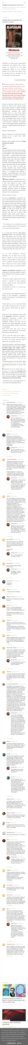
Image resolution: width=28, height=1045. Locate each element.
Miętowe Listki (10, 799)
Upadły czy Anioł (11, 596)
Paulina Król (14, 415)
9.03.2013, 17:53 (18, 832)
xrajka (8, 635)
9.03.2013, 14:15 (14, 753)
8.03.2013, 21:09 (13, 605)
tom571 (8, 434)
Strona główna (7, 11)
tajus (8, 908)
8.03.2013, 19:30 (13, 496)
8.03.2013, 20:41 (13, 589)
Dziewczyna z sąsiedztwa (13, 391)
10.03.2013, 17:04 (20, 857)
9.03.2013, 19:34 (18, 777)
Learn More (11, 1043)
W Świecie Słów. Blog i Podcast (12, 5)
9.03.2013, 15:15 (17, 799)
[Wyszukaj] (25, 2)
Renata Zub (10, 895)
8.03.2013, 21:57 (13, 635)
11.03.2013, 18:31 (16, 885)
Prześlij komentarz (12, 1026)
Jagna (8, 496)
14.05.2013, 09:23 (19, 944)
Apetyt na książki (11, 812)
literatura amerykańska (13, 393)
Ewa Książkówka (11, 402)
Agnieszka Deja (10, 832)
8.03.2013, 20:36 (20, 477)
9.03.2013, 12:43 (20, 712)
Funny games (5, 363)
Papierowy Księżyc (6, 395)
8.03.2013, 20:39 (20, 569)
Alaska (8, 822)
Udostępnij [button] (4, 389)
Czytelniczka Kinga (11, 459)
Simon (8, 839)
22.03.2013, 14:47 (20, 923)
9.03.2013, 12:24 (14, 741)
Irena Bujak (9, 885)
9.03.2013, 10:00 (15, 671)
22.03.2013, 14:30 (13, 908)
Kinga (8, 589)
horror (20, 391)
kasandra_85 (10, 563)
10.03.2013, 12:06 (13, 839)
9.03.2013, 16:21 (13, 822)
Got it (19, 1043)
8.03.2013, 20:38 (20, 523)
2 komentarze (11, 1004)
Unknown (9, 620)
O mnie (15, 11)
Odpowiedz (10, 431)
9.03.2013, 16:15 (19, 812)
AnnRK (8, 753)
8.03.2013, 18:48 (18, 402)
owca (8, 605)
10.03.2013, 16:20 (14, 870)
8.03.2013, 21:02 (19, 596)
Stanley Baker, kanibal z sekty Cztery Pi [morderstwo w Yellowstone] (13, 1000)
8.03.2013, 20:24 (16, 563)
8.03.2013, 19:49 (17, 539)
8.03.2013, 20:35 (20, 415)
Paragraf (9, 870)
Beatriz (8, 741)
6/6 (6, 391)
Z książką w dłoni (11, 944)
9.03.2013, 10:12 (22, 684)
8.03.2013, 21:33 (15, 620)
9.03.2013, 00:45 (20, 647)
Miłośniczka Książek (11, 647)
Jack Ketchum (5, 393)
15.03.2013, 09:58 (16, 895)
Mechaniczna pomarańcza (16, 363)
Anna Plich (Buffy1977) (12, 684)
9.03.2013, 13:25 (20, 659)
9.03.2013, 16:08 (20, 767)
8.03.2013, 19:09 (20, 459)
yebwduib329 (10, 539)
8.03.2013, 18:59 (14, 434)
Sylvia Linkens (22, 320)
